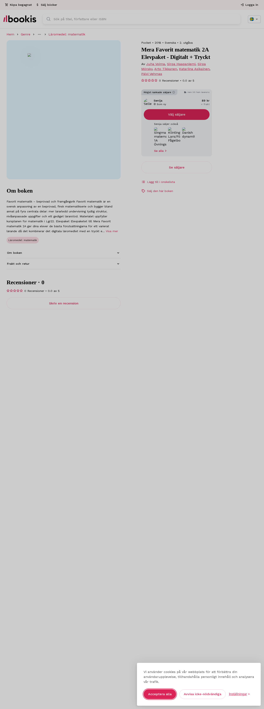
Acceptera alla (160, 694)
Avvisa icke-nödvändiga (202, 694)
